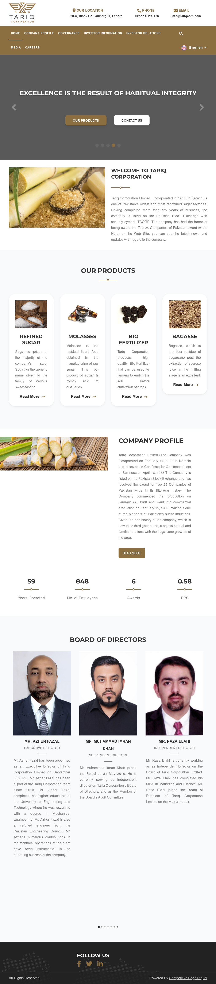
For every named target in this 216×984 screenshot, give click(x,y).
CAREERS (32, 47)
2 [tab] (102, 927)
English (195, 47)
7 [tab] (117, 927)
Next (207, 794)
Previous (8, 794)
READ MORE (132, 553)
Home (15, 33)
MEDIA (16, 47)
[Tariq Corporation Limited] (22, 12)
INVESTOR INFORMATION (103, 33)
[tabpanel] (42, 756)
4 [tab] (108, 927)
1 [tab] (99, 927)
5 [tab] (111, 927)
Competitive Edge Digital (188, 977)
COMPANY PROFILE (39, 33)
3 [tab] (105, 927)
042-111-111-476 (147, 16)
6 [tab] (114, 927)
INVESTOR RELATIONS (143, 33)
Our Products (86, 120)
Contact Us (132, 120)
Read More (29, 396)
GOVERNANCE (69, 33)
